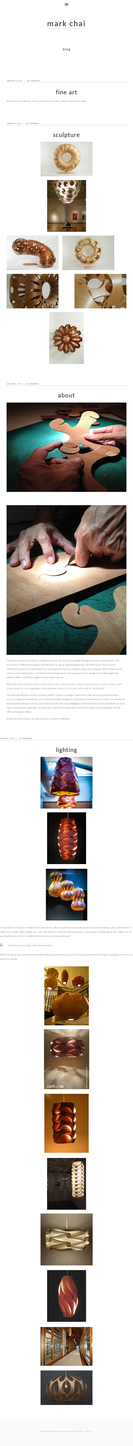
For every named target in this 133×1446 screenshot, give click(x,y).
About (66, 396)
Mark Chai (66, 24)
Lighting (66, 750)
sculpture (66, 135)
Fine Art (66, 93)
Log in (89, 1431)
